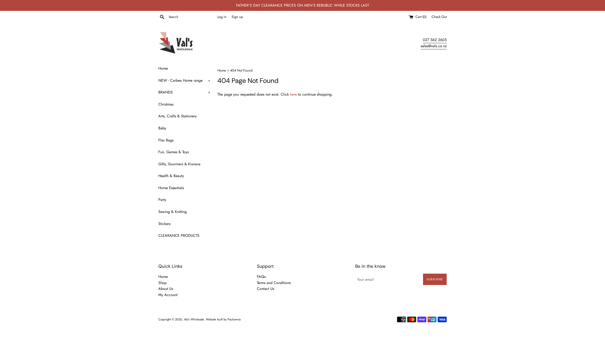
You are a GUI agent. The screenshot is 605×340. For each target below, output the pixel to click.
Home (163, 68)
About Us (165, 288)
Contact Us (265, 288)
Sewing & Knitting (172, 211)
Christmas (165, 104)
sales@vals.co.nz (434, 46)
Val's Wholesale (194, 319)
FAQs (261, 276)
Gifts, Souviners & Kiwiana (179, 164)
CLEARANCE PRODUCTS (178, 235)
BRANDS (184, 92)
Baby (162, 128)
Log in (221, 16)
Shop (162, 282)
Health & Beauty (171, 175)
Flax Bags (165, 140)
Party (162, 199)
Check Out (439, 16)
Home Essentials (171, 188)
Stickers (164, 223)
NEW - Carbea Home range (184, 80)
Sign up (237, 16)
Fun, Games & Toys (173, 152)
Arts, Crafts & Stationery (177, 116)
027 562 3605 (435, 39)
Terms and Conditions (274, 282)
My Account (167, 295)
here (293, 94)
